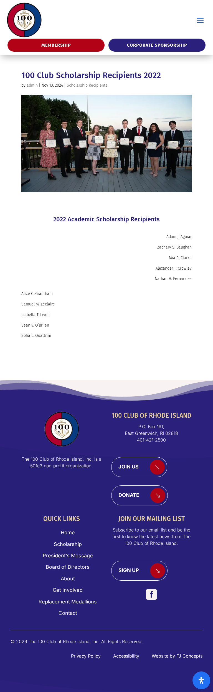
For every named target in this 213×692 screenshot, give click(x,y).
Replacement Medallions (68, 602)
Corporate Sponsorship (157, 45)
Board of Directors (68, 567)
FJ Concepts (189, 656)
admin (32, 85)
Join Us (128, 467)
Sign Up (128, 570)
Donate (128, 495)
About (68, 578)
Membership (56, 45)
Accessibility (126, 656)
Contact (68, 613)
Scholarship (68, 544)
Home (68, 532)
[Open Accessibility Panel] (201, 680)
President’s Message (68, 555)
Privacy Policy (86, 656)
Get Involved (68, 590)
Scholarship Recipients (87, 85)
